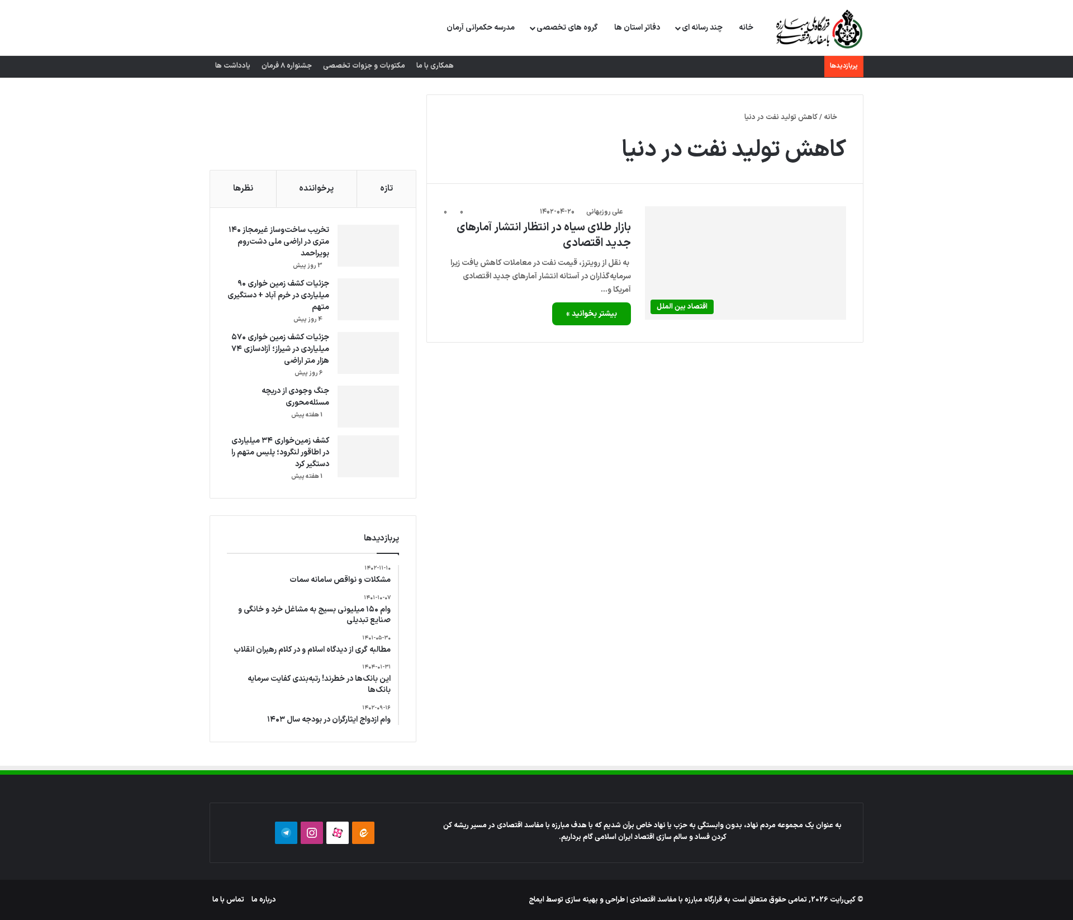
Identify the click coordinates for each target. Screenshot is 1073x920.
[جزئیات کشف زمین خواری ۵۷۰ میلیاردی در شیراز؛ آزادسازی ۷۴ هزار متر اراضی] (368, 353)
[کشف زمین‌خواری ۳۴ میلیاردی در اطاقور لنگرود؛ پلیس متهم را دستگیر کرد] (368, 456)
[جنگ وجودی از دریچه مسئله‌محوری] (368, 407)
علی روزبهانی (604, 212)
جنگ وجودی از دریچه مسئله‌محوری (295, 397)
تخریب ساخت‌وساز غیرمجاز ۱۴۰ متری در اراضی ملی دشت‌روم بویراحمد (279, 241)
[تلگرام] (286, 833)
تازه (386, 188)
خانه (746, 28)
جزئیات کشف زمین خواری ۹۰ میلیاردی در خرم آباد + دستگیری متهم (278, 295)
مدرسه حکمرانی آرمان (481, 28)
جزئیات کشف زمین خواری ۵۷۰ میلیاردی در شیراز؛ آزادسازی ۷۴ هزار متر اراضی (280, 349)
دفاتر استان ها (637, 28)
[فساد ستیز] (817, 28)
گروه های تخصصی (567, 28)
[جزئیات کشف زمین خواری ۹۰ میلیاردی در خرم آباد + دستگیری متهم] (368, 299)
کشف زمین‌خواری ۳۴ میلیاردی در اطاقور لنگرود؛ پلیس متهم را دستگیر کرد (280, 452)
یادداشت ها (232, 66)
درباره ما (263, 899)
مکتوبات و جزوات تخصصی (364, 66)
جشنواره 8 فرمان (287, 66)
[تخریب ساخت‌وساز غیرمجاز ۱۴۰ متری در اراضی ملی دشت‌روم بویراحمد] (368, 246)
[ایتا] (363, 833)
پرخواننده (316, 188)
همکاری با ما (435, 66)
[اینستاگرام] (312, 833)
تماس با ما (228, 899)
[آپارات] (337, 833)
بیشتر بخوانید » (591, 314)
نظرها (243, 188)
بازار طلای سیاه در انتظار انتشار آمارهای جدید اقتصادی (544, 235)
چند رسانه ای (702, 28)
